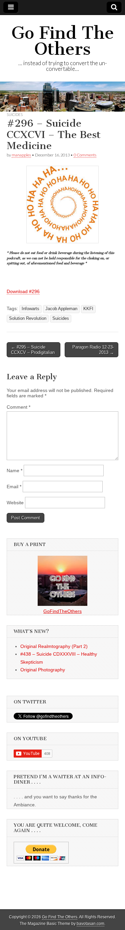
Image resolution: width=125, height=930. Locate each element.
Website (15, 502)
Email (14, 486)
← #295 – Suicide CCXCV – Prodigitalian (33, 350)
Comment (18, 407)
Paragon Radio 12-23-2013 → (93, 350)
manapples (21, 154)
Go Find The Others (62, 41)
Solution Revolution (27, 318)
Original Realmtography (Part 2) (54, 646)
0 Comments (85, 154)
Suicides (15, 114)
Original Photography (42, 669)
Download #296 (23, 291)
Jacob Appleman (61, 308)
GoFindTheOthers (62, 611)
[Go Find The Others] (62, 97)
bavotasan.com (90, 923)
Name (14, 470)
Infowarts (30, 308)
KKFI (88, 308)
